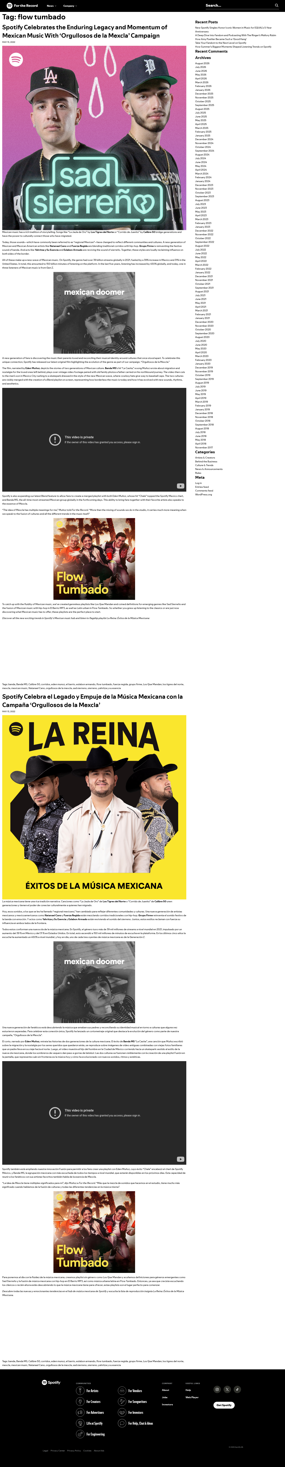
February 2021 (203, 314)
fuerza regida (120, 684)
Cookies (87, 1450)
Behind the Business (206, 461)
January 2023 (202, 226)
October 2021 (202, 283)
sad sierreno (80, 688)
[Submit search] (275, 5)
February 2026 (203, 86)
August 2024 (202, 154)
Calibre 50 (34, 684)
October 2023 (203, 192)
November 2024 (204, 143)
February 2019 (203, 405)
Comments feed (204, 490)
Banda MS (21, 684)
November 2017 (204, 447)
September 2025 (204, 105)
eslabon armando (85, 684)
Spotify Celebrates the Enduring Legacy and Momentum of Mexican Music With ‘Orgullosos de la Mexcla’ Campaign (84, 31)
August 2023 (202, 200)
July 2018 (200, 432)
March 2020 (202, 356)
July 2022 (200, 249)
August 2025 (202, 109)
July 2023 (200, 204)
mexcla (6, 688)
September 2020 (204, 333)
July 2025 (200, 112)
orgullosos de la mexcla (59, 688)
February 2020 (203, 360)
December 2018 (204, 413)
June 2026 (201, 71)
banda (11, 684)
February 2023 (203, 223)
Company (68, 5)
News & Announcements (209, 469)
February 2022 (203, 268)
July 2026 (200, 67)
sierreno (92, 688)
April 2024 (201, 169)
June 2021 (200, 299)
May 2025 (200, 120)
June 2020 (201, 344)
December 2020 (204, 322)
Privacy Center (58, 1450)
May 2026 (200, 74)
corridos (45, 684)
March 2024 (201, 173)
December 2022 (204, 230)
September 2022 (204, 242)
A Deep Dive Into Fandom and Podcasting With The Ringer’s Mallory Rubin (235, 35)
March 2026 (201, 82)
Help (188, 1390)
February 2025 (203, 131)
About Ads (99, 1450)
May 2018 (200, 439)
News (50, 5)
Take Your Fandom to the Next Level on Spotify (220, 42)
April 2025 (201, 124)
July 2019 (200, 386)
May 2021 (200, 303)
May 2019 (200, 394)
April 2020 (201, 352)
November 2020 (204, 325)
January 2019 (202, 409)
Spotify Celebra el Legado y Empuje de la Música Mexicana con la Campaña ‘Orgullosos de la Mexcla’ (92, 700)
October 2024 (203, 147)
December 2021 (204, 276)
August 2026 (202, 63)
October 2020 (203, 329)
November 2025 (204, 97)
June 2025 (201, 116)
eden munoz (58, 684)
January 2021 (202, 318)
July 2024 (200, 158)
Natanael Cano (36, 688)
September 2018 (204, 424)
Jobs (164, 1397)
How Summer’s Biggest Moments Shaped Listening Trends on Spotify (233, 46)
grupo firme (135, 684)
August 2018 (202, 428)
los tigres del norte (173, 684)
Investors (167, 1404)
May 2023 (200, 211)
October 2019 (202, 375)
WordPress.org (203, 494)
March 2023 (201, 219)
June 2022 (201, 253)
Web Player (192, 1397)
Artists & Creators (205, 457)
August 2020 (202, 337)
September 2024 (204, 150)
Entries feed (202, 487)
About (165, 1390)
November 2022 (204, 234)
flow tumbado (104, 684)
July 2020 (200, 341)
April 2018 (200, 443)
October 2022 (203, 238)
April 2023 (201, 215)
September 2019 (204, 379)
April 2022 (201, 261)
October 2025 (203, 101)
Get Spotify (226, 1405)
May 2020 (200, 348)
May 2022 (200, 257)
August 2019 (202, 382)
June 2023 (201, 207)
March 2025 (201, 128)
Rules (198, 473)
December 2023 (204, 185)
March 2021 (201, 310)
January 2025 (202, 135)
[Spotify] (22, 6)
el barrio (70, 684)
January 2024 (202, 181)
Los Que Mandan (152, 684)
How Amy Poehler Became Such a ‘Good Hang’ (221, 39)
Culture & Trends (204, 465)
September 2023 (204, 196)
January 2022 (202, 272)
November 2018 (204, 417)
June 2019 (200, 390)
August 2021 (202, 291)
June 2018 (200, 436)
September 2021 (204, 287)
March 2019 (201, 401)
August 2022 (202, 245)
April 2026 (201, 78)
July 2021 (200, 295)
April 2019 (200, 398)
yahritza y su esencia (109, 688)
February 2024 (203, 177)
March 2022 (201, 264)
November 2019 (204, 371)
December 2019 (204, 367)
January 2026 (202, 90)
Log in (198, 483)
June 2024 (201, 162)
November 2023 (204, 188)
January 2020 (202, 363)
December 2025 (204, 93)
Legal (45, 1450)
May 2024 (200, 166)
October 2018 (202, 420)
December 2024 (204, 139)
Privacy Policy (74, 1450)
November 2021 (204, 280)
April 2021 (200, 306)
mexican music (19, 688)
